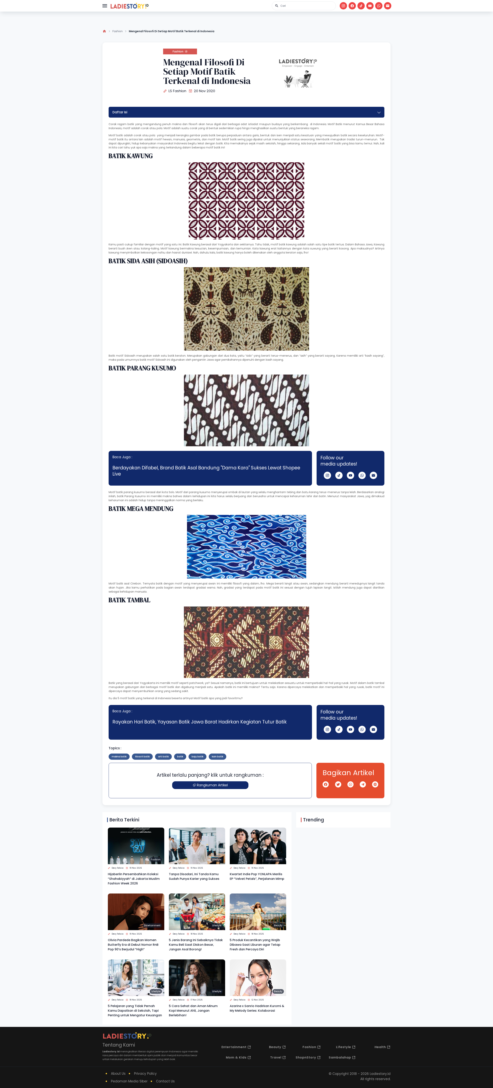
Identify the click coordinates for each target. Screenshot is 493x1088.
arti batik (163, 756)
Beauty (278, 925)
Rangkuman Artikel (212, 785)
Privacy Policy (145, 1073)
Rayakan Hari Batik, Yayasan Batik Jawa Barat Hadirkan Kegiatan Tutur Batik (199, 722)
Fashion (117, 31)
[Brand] (129, 6)
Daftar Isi (119, 112)
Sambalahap (340, 1057)
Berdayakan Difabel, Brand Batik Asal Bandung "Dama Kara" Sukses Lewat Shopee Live (206, 471)
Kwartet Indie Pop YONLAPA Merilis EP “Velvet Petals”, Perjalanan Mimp (257, 876)
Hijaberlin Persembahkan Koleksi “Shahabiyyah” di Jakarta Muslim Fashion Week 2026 (134, 879)
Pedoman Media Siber (129, 1081)
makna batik (119, 756)
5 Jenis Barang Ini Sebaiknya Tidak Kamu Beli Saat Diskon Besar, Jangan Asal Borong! (196, 945)
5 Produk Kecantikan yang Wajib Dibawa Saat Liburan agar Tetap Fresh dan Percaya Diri (255, 945)
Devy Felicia (117, 868)
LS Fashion (177, 90)
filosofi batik (142, 756)
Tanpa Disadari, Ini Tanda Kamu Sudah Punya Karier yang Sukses (194, 876)
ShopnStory (306, 1057)
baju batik (197, 756)
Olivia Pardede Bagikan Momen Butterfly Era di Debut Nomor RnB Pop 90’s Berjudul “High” (133, 945)
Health (380, 1047)
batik (180, 756)
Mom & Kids (236, 1057)
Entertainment (274, 859)
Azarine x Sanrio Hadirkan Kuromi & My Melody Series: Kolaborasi (257, 1008)
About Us (118, 1073)
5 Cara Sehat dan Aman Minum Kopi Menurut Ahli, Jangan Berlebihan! (193, 1010)
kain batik (217, 756)
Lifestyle (216, 859)
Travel (275, 1057)
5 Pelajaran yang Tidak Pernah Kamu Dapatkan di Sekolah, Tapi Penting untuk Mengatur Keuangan (135, 1010)
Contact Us (165, 1081)
